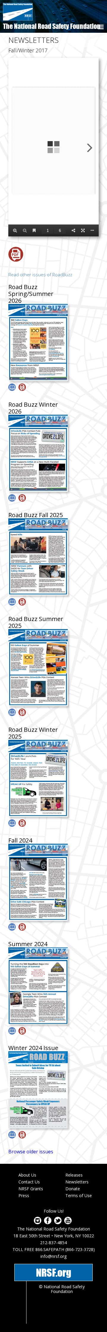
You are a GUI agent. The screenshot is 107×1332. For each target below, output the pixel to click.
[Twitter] (58, 1222)
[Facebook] (47, 1222)
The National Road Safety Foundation (51, 26)
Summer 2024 (27, 943)
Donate (72, 1188)
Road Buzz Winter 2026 (33, 408)
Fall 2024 (20, 840)
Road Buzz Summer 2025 (35, 622)
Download (15, 254)
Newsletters (77, 1182)
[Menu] (100, 27)
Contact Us (29, 1182)
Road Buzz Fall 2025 (35, 514)
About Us (27, 1175)
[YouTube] (68, 1222)
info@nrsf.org (53, 1256)
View (12, 387)
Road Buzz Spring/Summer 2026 (31, 293)
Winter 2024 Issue (33, 1047)
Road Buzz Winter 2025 (33, 733)
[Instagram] (37, 1222)
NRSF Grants (30, 1188)
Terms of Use (78, 1195)
